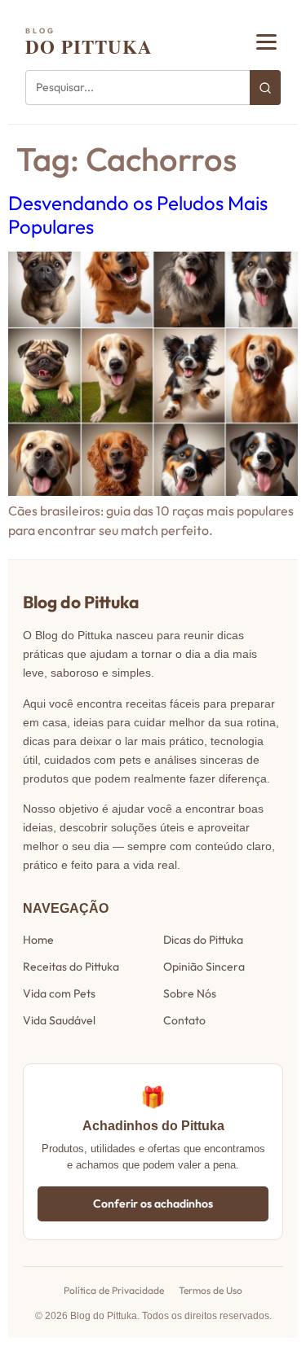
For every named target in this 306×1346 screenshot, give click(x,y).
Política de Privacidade (114, 1290)
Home (38, 939)
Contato (184, 1020)
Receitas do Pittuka (71, 966)
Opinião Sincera (204, 966)
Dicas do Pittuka (203, 939)
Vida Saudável (59, 1020)
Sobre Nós (189, 993)
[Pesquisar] (265, 87)
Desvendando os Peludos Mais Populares (138, 215)
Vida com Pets (59, 993)
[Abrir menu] (266, 42)
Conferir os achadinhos (153, 1203)
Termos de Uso (210, 1290)
